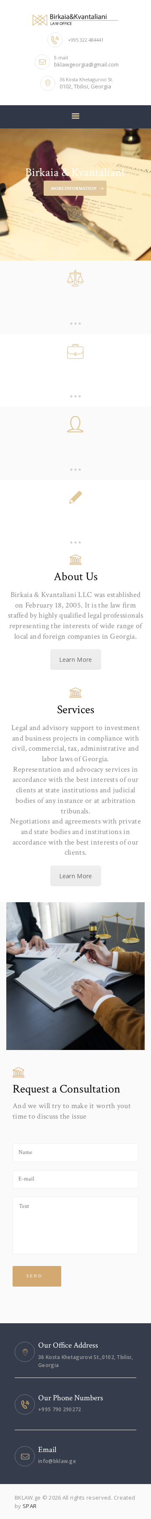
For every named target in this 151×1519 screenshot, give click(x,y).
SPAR (29, 1506)
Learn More (75, 660)
